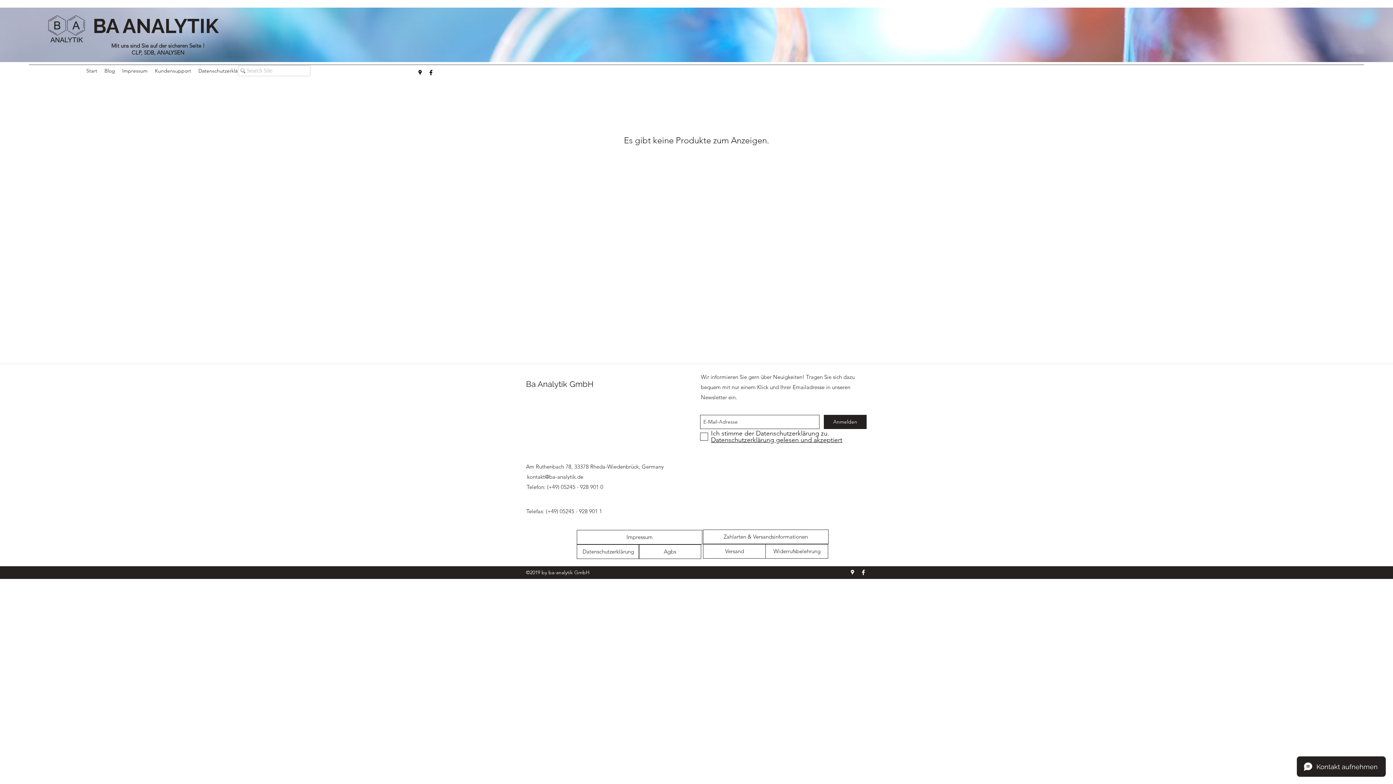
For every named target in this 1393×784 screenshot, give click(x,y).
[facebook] (431, 72)
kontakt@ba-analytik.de (555, 476)
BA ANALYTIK (158, 26)
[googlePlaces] (420, 72)
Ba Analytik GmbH (559, 384)
